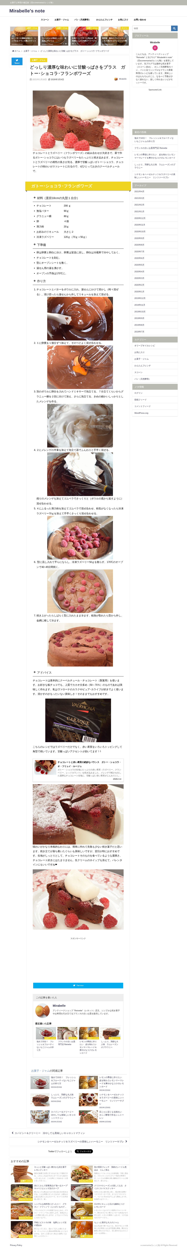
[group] (78, 221)
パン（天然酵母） (82, 20)
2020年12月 (140, 218)
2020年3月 (139, 278)
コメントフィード (142, 406)
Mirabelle (123, 79)
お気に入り (123, 20)
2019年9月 (139, 318)
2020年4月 (139, 272)
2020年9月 (139, 238)
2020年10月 (140, 231)
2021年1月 (139, 211)
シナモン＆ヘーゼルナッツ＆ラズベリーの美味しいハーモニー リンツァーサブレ (81, 1141)
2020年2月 (139, 285)
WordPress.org (141, 413)
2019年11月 (139, 305)
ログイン (138, 393)
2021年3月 (139, 198)
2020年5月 (139, 265)
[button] (13, 36)
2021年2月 (139, 205)
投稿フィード (140, 400)
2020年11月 (139, 225)
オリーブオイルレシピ (144, 346)
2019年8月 (139, 325)
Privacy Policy (16, 1245)
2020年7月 (139, 252)
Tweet (17, 63)
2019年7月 (139, 332)
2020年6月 (139, 258)
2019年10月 (140, 312)
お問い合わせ (140, 20)
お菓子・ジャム (62, 20)
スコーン (45, 20)
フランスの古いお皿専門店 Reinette (150, 148)
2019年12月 (140, 298)
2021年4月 (139, 191)
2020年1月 (139, 292)
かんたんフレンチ (104, 20)
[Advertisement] (55, 959)
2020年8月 (139, 245)
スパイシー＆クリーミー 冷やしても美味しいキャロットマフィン (50, 1133)
